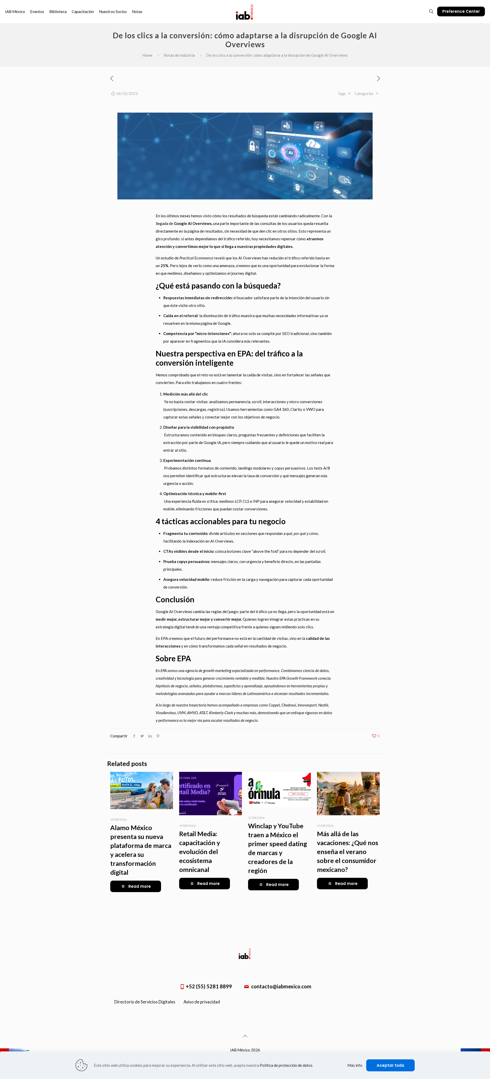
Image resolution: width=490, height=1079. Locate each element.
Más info (354, 1065)
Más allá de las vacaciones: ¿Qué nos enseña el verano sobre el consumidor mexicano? (347, 851)
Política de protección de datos (286, 1065)
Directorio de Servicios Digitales (144, 1001)
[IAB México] (245, 11)
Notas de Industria (179, 55)
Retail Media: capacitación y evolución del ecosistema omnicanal (199, 851)
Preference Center (461, 11)
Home (147, 55)
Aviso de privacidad (201, 1001)
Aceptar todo (390, 1065)
